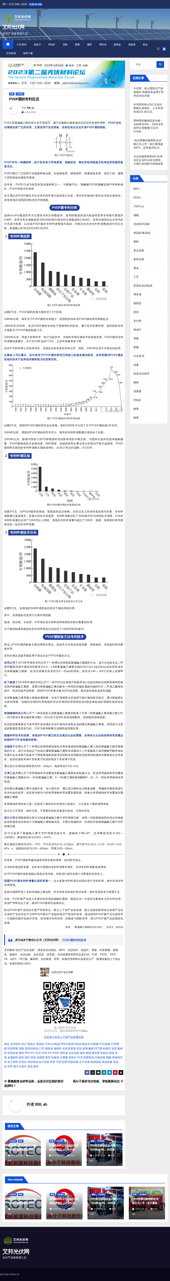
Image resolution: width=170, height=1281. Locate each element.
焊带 (10, 1066)
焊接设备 (73, 1062)
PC (33, 1053)
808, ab (30, 107)
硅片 (24, 1044)
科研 (52, 1062)
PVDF (55, 1053)
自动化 (23, 1062)
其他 (30, 1066)
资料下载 (28, 53)
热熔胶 (41, 1057)
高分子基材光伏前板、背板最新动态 (97, 1081)
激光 (36, 1066)
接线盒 (117, 44)
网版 (108, 1057)
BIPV (136, 188)
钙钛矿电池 (80, 1044)
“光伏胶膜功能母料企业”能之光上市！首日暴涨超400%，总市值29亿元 (148, 144)
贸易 (64, 1062)
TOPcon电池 (52, 1044)
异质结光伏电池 (142, 285)
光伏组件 (15, 1044)
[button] (158, 48)
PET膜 (98, 1048)
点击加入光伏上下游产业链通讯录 (64, 1037)
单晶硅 (40, 1044)
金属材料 (12, 1057)
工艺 (136, 276)
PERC (137, 197)
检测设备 (95, 1062)
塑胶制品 (89, 1057)
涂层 (114, 1048)
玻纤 (27, 1057)
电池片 (37, 44)
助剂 (21, 1057)
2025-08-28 (17, 1209)
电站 (6, 1044)
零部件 (73, 1057)
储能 (92, 1141)
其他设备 (107, 1062)
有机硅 (104, 1053)
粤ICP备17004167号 (9, 1274)
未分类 (137, 320)
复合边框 (138, 250)
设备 (136, 364)
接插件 (58, 1048)
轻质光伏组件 (141, 373)
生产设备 (84, 1062)
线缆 (111, 1053)
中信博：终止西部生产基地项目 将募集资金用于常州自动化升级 (22, 1149)
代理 (58, 1062)
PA (49, 1053)
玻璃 (85, 1048)
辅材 (82, 1053)
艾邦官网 (11, 53)
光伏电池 (32, 1062)
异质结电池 (31, 1048)
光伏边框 (74, 1053)
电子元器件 (20, 1066)
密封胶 (96, 1053)
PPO (27, 1053)
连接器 (132, 44)
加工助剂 (12, 1062)
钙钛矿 (52, 44)
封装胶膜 (12, 1048)
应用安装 (12, 1053)
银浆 (33, 1057)
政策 (136, 312)
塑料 (89, 44)
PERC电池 (66, 1044)
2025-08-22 (100, 1209)
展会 (145, 44)
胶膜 (77, 44)
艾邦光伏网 (13, 27)
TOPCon (138, 206)
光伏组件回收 (141, 224)
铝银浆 (55, 1057)
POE (44, 1053)
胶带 (48, 1057)
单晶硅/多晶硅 (141, 232)
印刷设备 (100, 1057)
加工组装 (44, 1062)
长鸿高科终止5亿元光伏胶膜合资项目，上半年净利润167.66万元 (63, 1149)
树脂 (88, 1053)
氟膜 (91, 1048)
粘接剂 (107, 1048)
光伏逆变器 (69, 1048)
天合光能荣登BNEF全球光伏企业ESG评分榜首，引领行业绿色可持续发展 (148, 160)
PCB (80, 1057)
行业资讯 (22, 44)
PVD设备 (104, 1044)
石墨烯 (64, 1057)
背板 (65, 44)
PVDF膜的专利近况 (74, 940)
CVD (41, 1048)
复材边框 (138, 259)
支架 (79, 1048)
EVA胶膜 (93, 1044)
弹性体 (103, 44)
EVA (38, 1053)
